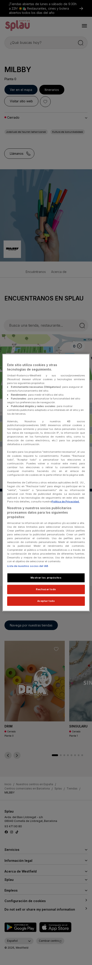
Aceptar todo (46, 600)
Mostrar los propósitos (46, 577)
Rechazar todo (46, 589)
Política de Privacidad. (65, 501)
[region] (46, 482)
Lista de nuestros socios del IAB (27, 566)
